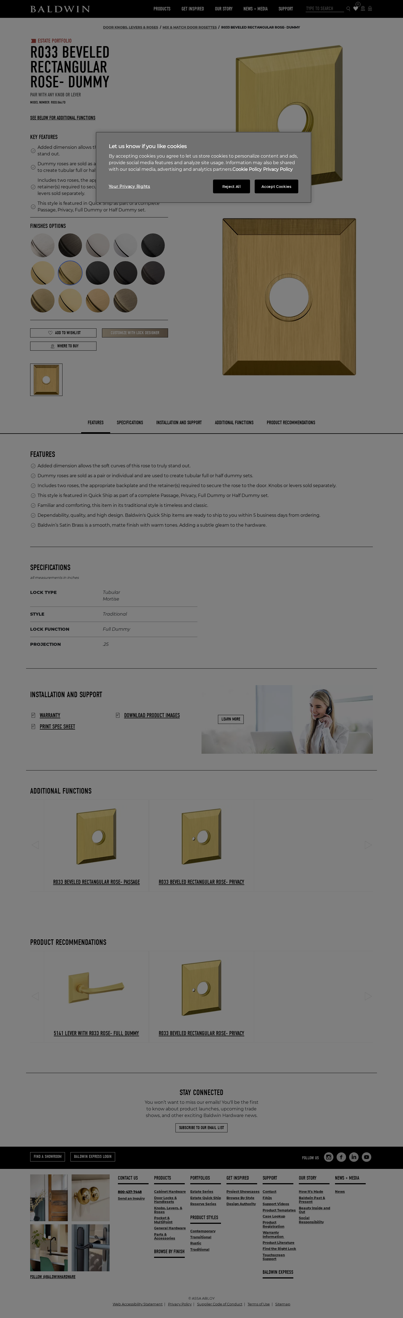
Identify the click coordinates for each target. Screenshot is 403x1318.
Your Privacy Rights (129, 186)
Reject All (231, 186)
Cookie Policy (247, 169)
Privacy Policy (278, 169)
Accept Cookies (276, 186)
